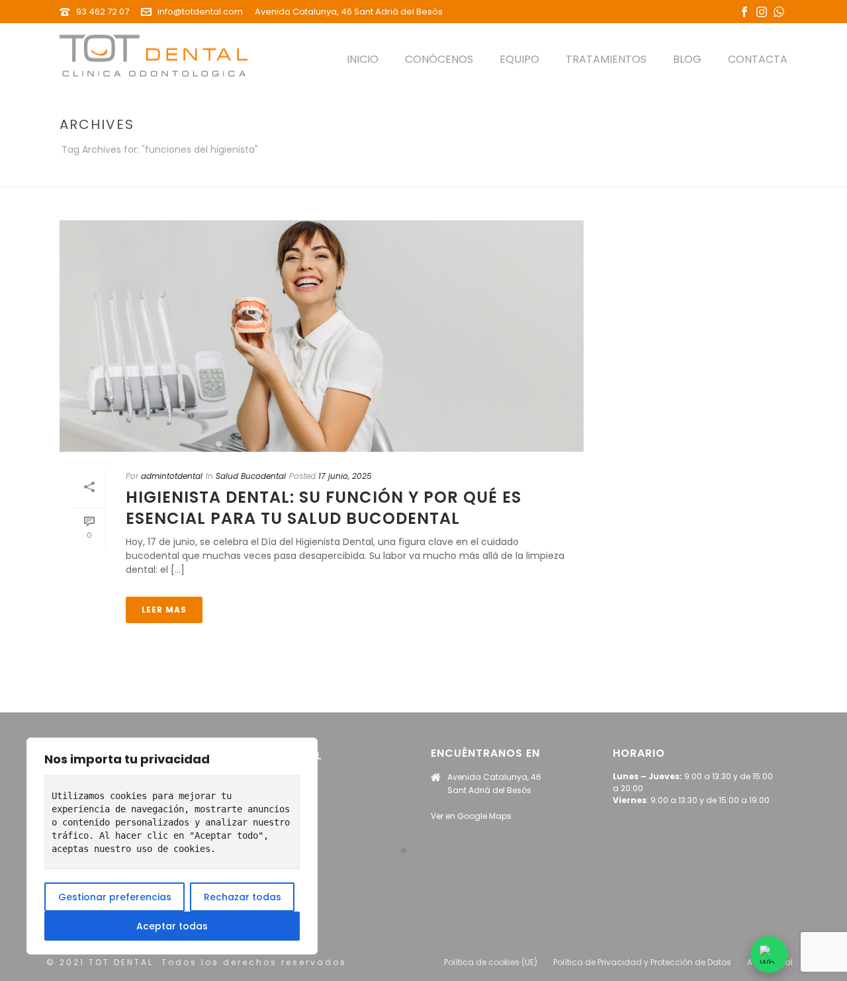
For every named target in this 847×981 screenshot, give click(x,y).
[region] (172, 846)
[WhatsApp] (768, 954)
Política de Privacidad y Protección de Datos (642, 962)
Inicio (363, 59)
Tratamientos (606, 59)
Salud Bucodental (251, 476)
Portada (638, 174)
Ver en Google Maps (471, 816)
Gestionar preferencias (114, 897)
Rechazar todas (242, 897)
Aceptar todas (172, 926)
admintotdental (171, 476)
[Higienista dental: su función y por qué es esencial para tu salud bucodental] (322, 336)
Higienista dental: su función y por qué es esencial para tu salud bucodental (323, 507)
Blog (687, 59)
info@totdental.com (200, 11)
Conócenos (439, 59)
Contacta (757, 59)
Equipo (519, 59)
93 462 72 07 (102, 11)
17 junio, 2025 (345, 476)
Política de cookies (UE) (490, 962)
